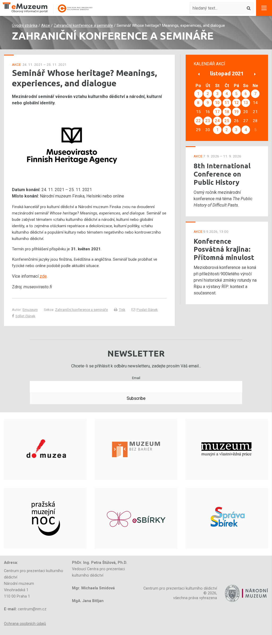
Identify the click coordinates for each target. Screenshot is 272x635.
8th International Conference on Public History (222, 174)
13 (245, 102)
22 (198, 120)
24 (217, 120)
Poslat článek (147, 309)
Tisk (122, 309)
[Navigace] (264, 8)
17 (217, 111)
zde (43, 276)
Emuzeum (30, 309)
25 (226, 120)
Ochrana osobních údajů (25, 623)
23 (207, 120)
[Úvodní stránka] (50, 8)
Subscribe (136, 398)
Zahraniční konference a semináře (83, 25)
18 (226, 111)
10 (217, 102)
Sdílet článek (25, 316)
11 (226, 102)
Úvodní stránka (24, 25)
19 (236, 111)
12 (236, 102)
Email (136, 378)
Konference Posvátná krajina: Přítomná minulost (224, 249)
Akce (45, 25)
